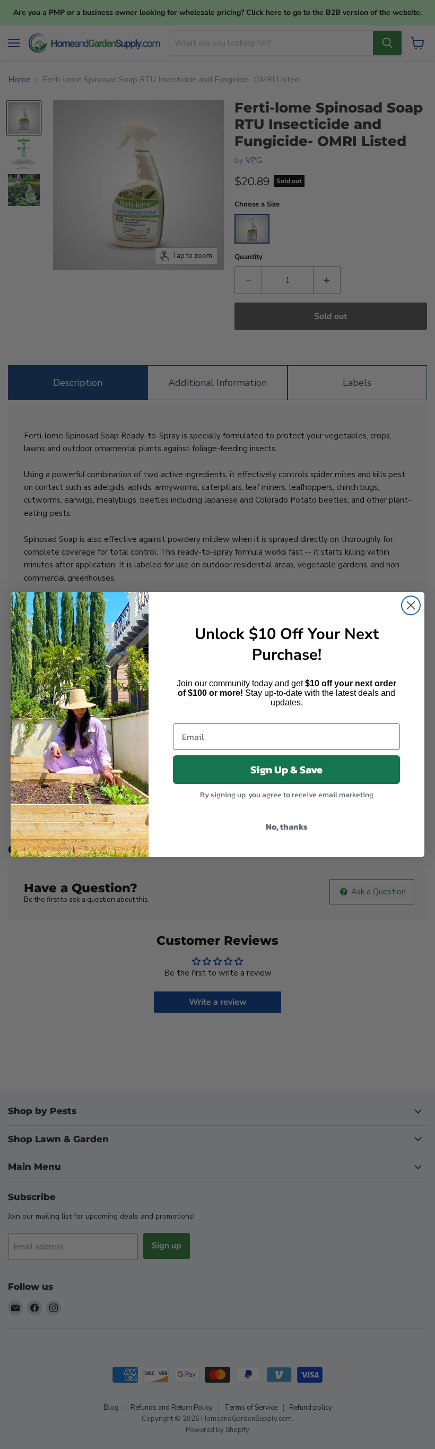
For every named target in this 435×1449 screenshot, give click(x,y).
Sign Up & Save (286, 770)
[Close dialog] (411, 605)
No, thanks (287, 826)
